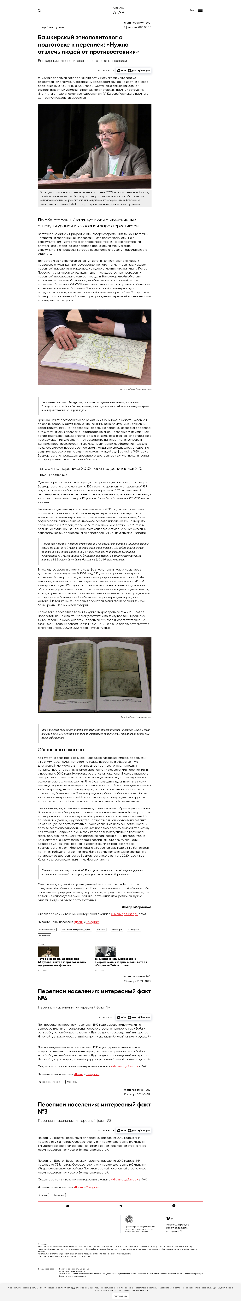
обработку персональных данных (204, 1288)
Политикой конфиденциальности (132, 1291)
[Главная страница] (117, 10)
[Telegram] (121, 1205)
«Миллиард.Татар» (124, 914)
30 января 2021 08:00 (137, 981)
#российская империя (49, 1082)
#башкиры (117, 930)
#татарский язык (47, 930)
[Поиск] (39, 10)
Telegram (92, 922)
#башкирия (44, 935)
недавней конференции (106, 200)
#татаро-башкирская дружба (76, 930)
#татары (101, 930)
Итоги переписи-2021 (137, 22)
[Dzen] (174, 1206)
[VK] (67, 1205)
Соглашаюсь (120, 1296)
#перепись (72, 1082)
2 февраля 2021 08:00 (137, 27)
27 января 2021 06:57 (136, 1094)
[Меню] (200, 10)
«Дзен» (78, 922)
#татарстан (134, 930)
